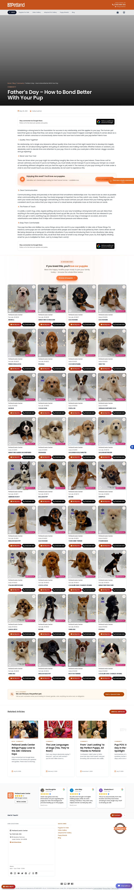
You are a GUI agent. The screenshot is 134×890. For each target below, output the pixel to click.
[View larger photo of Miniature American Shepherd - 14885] (33, 419)
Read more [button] (44, 805)
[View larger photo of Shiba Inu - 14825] (94, 596)
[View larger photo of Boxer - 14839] (63, 596)
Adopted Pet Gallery (50, 12)
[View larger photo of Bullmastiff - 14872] (63, 463)
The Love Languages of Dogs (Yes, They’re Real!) (57, 747)
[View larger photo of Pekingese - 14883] (63, 419)
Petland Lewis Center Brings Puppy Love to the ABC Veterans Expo (23, 749)
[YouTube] (18, 873)
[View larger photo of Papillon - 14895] (94, 375)
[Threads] (33, 873)
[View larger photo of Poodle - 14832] (124, 596)
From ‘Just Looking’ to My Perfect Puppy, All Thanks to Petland (92, 747)
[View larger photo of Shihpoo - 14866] (124, 463)
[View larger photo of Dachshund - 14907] (94, 287)
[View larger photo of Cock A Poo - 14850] (63, 552)
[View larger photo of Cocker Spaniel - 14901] (94, 331)
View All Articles (118, 712)
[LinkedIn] (36, 873)
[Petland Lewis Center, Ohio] (16, 5)
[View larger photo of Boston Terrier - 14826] (94, 640)
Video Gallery (36, 12)
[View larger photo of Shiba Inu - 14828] (33, 640)
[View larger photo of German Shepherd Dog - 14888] (124, 375)
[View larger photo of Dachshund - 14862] (63, 508)
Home (9, 83)
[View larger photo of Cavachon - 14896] (63, 375)
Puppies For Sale (24, 12)
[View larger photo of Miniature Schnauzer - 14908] (63, 287)
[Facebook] (11, 873)
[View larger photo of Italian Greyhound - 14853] (33, 552)
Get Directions (16, 842)
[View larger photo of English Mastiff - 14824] (63, 640)
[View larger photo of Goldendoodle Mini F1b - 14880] (94, 419)
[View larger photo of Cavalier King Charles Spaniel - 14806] (124, 640)
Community (20, 83)
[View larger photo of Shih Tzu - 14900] (124, 331)
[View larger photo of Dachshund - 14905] (124, 287)
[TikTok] (29, 873)
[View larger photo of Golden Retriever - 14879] (124, 419)
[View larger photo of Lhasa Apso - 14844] (33, 596)
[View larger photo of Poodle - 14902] (63, 331)
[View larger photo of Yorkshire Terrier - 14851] (94, 508)
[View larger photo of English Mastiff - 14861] (33, 508)
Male (103, 317)
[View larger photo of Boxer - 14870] (94, 463)
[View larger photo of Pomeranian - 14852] (124, 508)
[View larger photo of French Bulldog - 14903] (33, 331)
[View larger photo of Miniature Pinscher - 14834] (124, 552)
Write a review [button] (21, 802)
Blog (73, 12)
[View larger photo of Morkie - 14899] (33, 375)
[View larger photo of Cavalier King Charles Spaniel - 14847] (94, 552)
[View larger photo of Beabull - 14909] (33, 287)
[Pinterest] (25, 873)
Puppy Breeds (64, 12)
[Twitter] (22, 873)
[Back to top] (124, 815)
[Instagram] (14, 873)
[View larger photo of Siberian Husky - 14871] (33, 463)
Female (13, 317)
